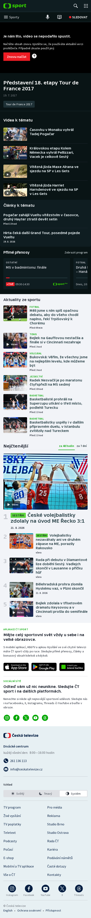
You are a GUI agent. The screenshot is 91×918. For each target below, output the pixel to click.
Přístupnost (53, 910)
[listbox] (45, 793)
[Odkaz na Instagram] (6, 717)
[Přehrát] (7, 137)
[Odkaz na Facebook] (16, 717)
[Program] (59, 17)
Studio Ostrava (58, 832)
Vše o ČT (9, 875)
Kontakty (54, 875)
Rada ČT (53, 841)
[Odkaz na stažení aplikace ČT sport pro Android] (44, 667)
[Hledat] (76, 6)
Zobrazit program (76, 252)
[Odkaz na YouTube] (35, 717)
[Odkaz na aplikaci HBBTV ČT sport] (72, 667)
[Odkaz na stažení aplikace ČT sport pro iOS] (16, 667)
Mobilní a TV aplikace (18, 866)
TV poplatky (12, 824)
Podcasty (10, 841)
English (7, 910)
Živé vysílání (12, 816)
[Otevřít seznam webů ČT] (86, 6)
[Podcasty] (48, 17)
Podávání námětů (60, 858)
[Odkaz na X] (25, 717)
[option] (17, 794)
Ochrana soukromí (29, 910)
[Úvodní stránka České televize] (21, 735)
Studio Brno (55, 824)
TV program (12, 807)
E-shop (8, 858)
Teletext (9, 832)
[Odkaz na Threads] (44, 717)
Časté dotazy (56, 866)
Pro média (54, 807)
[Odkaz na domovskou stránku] (21, 5)
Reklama (53, 816)
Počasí (8, 849)
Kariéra (52, 849)
